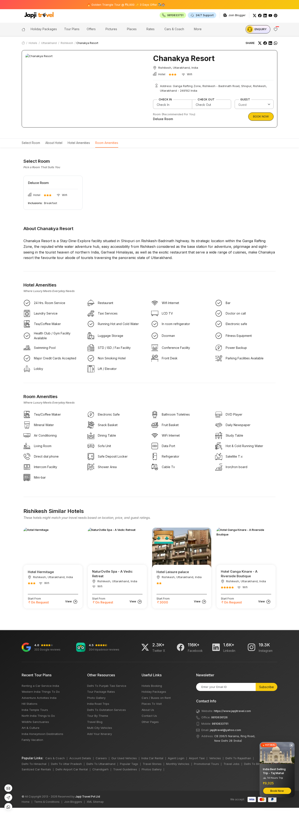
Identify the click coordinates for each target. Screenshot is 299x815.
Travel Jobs (231, 764)
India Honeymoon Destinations (42, 734)
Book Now (261, 116)
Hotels (33, 43)
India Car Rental (152, 758)
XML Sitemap (95, 801)
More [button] (198, 29)
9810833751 (220, 723)
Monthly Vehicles (177, 764)
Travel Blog (94, 722)
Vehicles (215, 758)
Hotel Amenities (79, 143)
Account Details (80, 758)
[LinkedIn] (265, 15)
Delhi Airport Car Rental (72, 769)
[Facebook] (260, 15)
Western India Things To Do (41, 691)
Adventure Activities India (39, 698)
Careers (101, 758)
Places (132, 29)
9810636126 (219, 717)
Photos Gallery (152, 769)
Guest (245, 99)
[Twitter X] (145, 647)
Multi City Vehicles (99, 727)
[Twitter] (254, 15)
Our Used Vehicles (124, 758)
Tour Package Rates (101, 691)
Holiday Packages (154, 691)
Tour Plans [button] (71, 29)
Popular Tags (129, 764)
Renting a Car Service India (40, 685)
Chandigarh (100, 769)
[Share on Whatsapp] (275, 43)
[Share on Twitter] (260, 43)
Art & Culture (30, 727)
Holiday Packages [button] (44, 29)
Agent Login (176, 758)
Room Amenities (106, 143)
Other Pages (150, 722)
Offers (91, 29)
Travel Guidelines (125, 769)
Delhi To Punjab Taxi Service (106, 685)
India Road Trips (98, 703)
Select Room (31, 143)
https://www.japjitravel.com (232, 711)
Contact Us (149, 715)
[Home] (23, 29)
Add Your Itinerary (99, 734)
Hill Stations (29, 703)
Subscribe (266, 687)
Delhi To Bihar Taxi (257, 764)
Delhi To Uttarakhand (100, 764)
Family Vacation (32, 740)
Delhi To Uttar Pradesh (66, 764)
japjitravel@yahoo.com (225, 730)
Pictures (111, 29)
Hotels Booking (152, 685)
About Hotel (53, 143)
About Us (148, 710)
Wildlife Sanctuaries (35, 722)
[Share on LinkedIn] (270, 43)
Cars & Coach (174, 29)
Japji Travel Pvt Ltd (87, 796)
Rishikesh (67, 43)
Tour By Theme (97, 715)
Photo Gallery (96, 698)
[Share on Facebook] (265, 43)
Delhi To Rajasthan (238, 758)
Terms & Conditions (47, 801)
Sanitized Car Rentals (36, 769)
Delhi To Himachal (34, 764)
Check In (165, 99)
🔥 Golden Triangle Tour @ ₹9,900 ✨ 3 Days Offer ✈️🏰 (112, 4)
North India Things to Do (38, 715)
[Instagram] (251, 647)
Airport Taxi (197, 758)
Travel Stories (152, 764)
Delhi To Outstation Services (106, 710)
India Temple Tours (35, 710)
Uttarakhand (49, 43)
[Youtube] (270, 15)
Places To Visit (152, 703)
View (68, 601)
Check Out (206, 99)
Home (26, 801)
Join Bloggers (73, 801)
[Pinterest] (275, 15)
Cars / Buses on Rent (156, 698)
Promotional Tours (206, 764)
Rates (150, 29)
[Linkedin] (216, 647)
